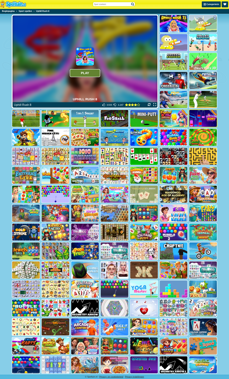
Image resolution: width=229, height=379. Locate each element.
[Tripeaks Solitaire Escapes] (203, 365)
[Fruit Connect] (55, 308)
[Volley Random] (203, 43)
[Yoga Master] (144, 289)
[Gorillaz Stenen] (173, 156)
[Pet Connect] (173, 308)
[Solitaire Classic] (144, 156)
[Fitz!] (55, 365)
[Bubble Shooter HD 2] (173, 232)
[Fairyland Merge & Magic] (114, 194)
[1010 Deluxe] (85, 156)
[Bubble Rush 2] (173, 137)
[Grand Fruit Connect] (85, 137)
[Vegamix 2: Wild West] (173, 270)
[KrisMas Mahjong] (26, 327)
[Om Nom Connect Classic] (203, 289)
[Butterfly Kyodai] (55, 251)
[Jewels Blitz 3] (26, 251)
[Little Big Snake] (55, 327)
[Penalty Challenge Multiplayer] (203, 80)
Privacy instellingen (134, 377)
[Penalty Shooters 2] (26, 118)
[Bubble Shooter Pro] (26, 308)
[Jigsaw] (203, 346)
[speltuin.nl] (13, 4)
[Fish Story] (203, 213)
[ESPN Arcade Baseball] (203, 99)
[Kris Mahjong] (55, 289)
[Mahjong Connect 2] (114, 232)
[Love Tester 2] (144, 308)
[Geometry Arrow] (85, 308)
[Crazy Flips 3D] (203, 61)
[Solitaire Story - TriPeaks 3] (203, 308)
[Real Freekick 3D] (173, 80)
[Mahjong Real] (144, 270)
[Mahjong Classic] (144, 194)
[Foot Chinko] (55, 118)
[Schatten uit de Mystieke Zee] (114, 213)
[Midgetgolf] (144, 118)
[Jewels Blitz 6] (173, 175)
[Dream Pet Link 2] (173, 327)
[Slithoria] (144, 137)
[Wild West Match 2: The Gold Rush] (173, 346)
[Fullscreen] (154, 105)
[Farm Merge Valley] (203, 175)
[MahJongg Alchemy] (173, 194)
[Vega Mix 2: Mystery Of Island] (85, 194)
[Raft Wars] (173, 43)
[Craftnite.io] (173, 251)
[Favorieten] (225, 4)
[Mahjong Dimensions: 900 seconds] (203, 270)
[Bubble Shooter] (55, 194)
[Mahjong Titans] (114, 156)
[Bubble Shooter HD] (114, 289)
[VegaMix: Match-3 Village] (26, 194)
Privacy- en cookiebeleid (111, 377)
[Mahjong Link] (114, 175)
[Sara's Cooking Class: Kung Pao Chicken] (114, 365)
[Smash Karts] (26, 346)
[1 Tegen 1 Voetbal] (85, 118)
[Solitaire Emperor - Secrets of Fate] (203, 327)
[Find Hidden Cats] (55, 137)
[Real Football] (173, 99)
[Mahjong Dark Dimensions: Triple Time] (85, 232)
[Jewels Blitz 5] (55, 232)
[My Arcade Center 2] (85, 327)
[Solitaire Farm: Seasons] (203, 194)
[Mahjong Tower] (26, 270)
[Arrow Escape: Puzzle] (203, 156)
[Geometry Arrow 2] (173, 365)
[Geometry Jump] (144, 365)
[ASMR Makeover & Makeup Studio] (114, 270)
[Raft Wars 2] (203, 24)
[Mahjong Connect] (55, 156)
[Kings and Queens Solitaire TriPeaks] (173, 213)
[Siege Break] (26, 137)
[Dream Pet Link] (144, 251)
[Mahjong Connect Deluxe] (26, 156)
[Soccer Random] (173, 61)
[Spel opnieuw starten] (149, 105)
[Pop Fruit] (85, 251)
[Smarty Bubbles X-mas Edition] (26, 365)
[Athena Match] (144, 327)
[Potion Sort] (203, 118)
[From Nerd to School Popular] (85, 346)
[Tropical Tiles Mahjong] (173, 118)
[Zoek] (133, 4)
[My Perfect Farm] (55, 346)
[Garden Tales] (144, 175)
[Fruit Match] (55, 175)
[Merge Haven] (85, 213)
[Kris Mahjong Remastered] (55, 270)
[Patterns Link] (26, 175)
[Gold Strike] (26, 232)
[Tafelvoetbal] (114, 118)
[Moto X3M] (203, 251)
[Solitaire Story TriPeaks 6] (144, 232)
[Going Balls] (85, 270)
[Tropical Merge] (203, 232)
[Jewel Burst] (144, 346)
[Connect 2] (26, 289)
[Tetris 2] (173, 289)
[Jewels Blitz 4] (144, 213)
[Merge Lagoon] (26, 213)
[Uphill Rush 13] (173, 24)
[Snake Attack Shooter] (203, 137)
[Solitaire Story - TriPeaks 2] (85, 175)
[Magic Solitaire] (85, 365)
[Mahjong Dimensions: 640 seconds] (114, 251)
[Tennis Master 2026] (114, 137)
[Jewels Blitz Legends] (114, 346)
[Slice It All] (114, 327)
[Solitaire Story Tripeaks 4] (85, 289)
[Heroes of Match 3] (55, 213)
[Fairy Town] (114, 308)
